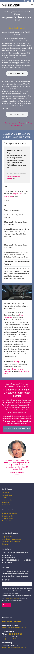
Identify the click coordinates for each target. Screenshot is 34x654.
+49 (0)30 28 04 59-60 (15, 634)
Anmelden (6, 605)
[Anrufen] (24, 1)
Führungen (16, 362)
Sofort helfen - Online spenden (12, 539)
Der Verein (5, 493)
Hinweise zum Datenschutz (12, 598)
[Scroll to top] (29, 649)
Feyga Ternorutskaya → (21, 124)
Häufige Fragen (7, 495)
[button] (6, 458)
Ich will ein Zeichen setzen (17, 429)
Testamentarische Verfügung (11, 542)
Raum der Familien (8, 516)
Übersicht (22, 123)
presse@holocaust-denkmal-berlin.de (14, 628)
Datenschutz (6, 505)
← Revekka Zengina (9, 123)
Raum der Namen (7, 518)
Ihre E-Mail (6, 580)
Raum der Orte (6, 521)
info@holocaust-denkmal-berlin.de (13, 639)
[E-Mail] (28, 1)
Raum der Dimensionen (9, 514)
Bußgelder (5, 544)
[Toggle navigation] (32, 4)
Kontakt (4, 497)
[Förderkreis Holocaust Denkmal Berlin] (12, 5)
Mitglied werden (7, 500)
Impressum (5, 502)
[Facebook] (32, 1)
